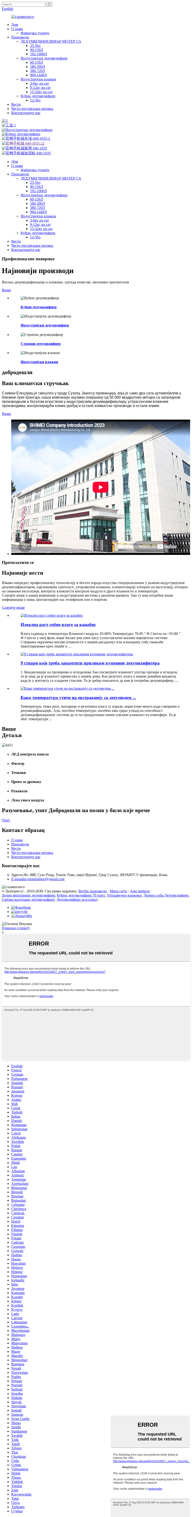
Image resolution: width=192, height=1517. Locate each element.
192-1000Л (38, 54)
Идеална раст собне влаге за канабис (58, 624)
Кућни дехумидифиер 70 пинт (81, 895)
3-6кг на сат (39, 83)
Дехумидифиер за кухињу (76, 899)
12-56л (35, 100)
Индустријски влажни (38, 79)
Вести (16, 104)
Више (6, 290)
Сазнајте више (13, 607)
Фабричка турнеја (35, 33)
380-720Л (37, 71)
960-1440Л (38, 75)
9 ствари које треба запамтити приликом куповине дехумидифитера (90, 663)
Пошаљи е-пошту (16, 928)
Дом (14, 25)
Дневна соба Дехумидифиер (166, 895)
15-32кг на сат (41, 92)
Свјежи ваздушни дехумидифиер (28, 899)
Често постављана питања (32, 109)
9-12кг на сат (40, 88)
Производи (20, 37)
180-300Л (37, 67)
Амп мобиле (140, 891)
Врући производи (92, 891)
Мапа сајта (118, 891)
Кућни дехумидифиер (38, 96)
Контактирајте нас (26, 113)
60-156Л (36, 62)
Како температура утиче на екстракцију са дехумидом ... (78, 697)
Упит (6, 820)
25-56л (35, 46)
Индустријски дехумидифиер (44, 58)
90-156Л (36, 50)
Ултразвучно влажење (124, 895)
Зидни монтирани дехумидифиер (28, 895)
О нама (17, 29)
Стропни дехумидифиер (41, 344)
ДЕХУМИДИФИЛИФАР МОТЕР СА (51, 41)
